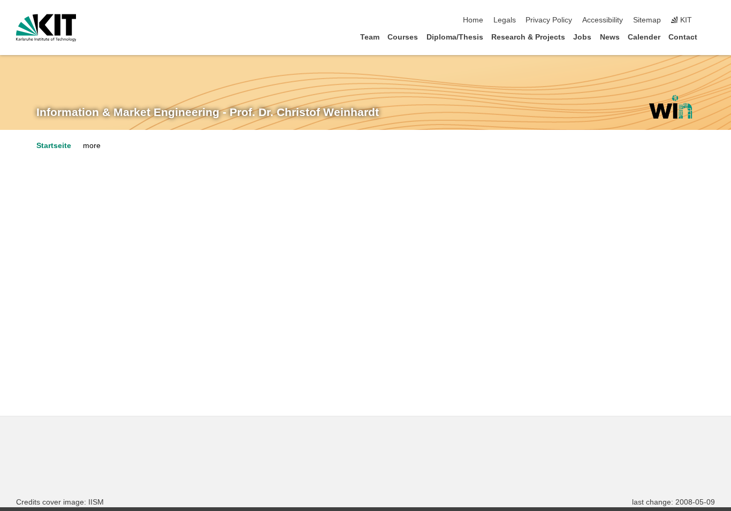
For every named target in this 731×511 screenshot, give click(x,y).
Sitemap (647, 20)
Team (369, 37)
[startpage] (712, 36)
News (610, 37)
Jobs (582, 37)
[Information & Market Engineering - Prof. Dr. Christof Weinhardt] (670, 107)
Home (473, 20)
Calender (644, 37)
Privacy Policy (549, 20)
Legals (504, 20)
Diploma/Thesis (455, 37)
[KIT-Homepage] (46, 28)
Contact (682, 37)
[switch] (712, 20)
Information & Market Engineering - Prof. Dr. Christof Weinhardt (207, 112)
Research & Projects (528, 37)
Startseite (53, 146)
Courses (402, 37)
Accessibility (602, 20)
